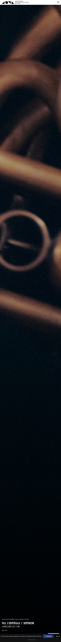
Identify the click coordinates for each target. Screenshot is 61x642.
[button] (58, 2)
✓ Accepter (48, 636)
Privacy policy (32, 639)
